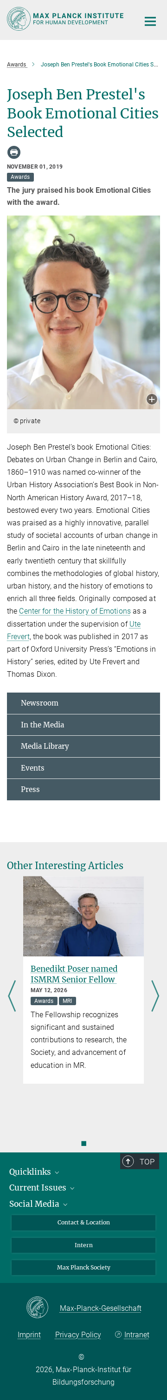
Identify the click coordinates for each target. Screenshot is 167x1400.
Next (155, 997)
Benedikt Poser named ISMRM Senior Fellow (74, 974)
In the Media (42, 724)
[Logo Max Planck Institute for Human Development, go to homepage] (66, 19)
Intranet (136, 1334)
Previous (12, 997)
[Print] (14, 152)
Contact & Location (84, 1222)
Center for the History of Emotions (74, 611)
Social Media (35, 1204)
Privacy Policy (78, 1334)
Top (147, 1161)
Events (33, 768)
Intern (84, 1245)
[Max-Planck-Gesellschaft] (43, 1308)
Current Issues (38, 1187)
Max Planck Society (83, 1267)
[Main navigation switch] (150, 21)
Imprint (29, 1334)
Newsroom (39, 703)
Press (30, 789)
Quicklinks (31, 1172)
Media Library (45, 746)
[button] (152, 400)
